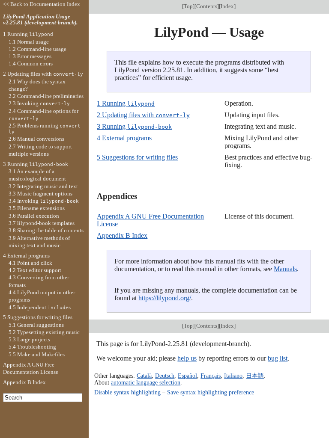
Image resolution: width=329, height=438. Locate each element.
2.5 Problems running (46, 128)
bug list (277, 358)
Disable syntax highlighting (127, 392)
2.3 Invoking (39, 103)
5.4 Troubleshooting (32, 346)
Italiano (233, 375)
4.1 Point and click (30, 263)
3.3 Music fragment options (40, 193)
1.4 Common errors (31, 63)
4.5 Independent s (40, 307)
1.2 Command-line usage (37, 49)
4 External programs (124, 138)
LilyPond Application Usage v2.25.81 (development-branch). (40, 19)
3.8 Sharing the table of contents (46, 230)
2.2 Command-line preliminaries (46, 96)
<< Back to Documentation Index (41, 4)
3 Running (134, 126)
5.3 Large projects (29, 339)
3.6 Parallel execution (34, 216)
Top (188, 6)
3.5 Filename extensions (37, 208)
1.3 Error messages (30, 56)
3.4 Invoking (44, 201)
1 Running (126, 103)
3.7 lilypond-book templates (42, 223)
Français (210, 375)
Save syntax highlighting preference (210, 392)
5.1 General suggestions (36, 325)
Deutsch (164, 375)
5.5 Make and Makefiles (37, 354)
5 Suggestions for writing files (137, 157)
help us (187, 358)
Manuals (285, 268)
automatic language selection (145, 382)
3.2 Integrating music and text (43, 186)
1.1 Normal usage (29, 41)
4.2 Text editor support (35, 270)
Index (227, 6)
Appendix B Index (122, 235)
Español (187, 375)
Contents (206, 6)
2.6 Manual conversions (36, 139)
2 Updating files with (143, 114)
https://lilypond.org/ (164, 298)
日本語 (255, 375)
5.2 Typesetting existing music (44, 332)
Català (144, 375)
